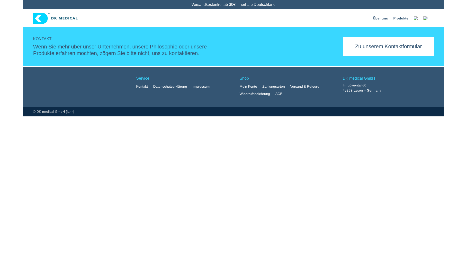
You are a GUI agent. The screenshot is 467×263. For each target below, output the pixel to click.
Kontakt (142, 86)
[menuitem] (416, 18)
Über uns (380, 18)
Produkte (400, 18)
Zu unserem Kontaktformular (388, 46)
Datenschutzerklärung (170, 86)
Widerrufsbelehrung (255, 94)
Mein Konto (248, 86)
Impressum (201, 86)
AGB (278, 94)
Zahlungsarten (273, 86)
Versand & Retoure (304, 86)
